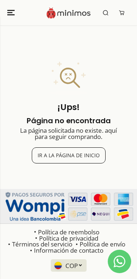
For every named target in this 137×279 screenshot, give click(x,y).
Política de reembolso (68, 232)
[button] (11, 12)
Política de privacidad (68, 238)
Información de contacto (68, 250)
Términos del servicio (42, 244)
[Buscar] (106, 13)
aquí (111, 130)
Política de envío (102, 244)
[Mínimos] (68, 12)
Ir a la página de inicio (69, 155)
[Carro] (122, 13)
